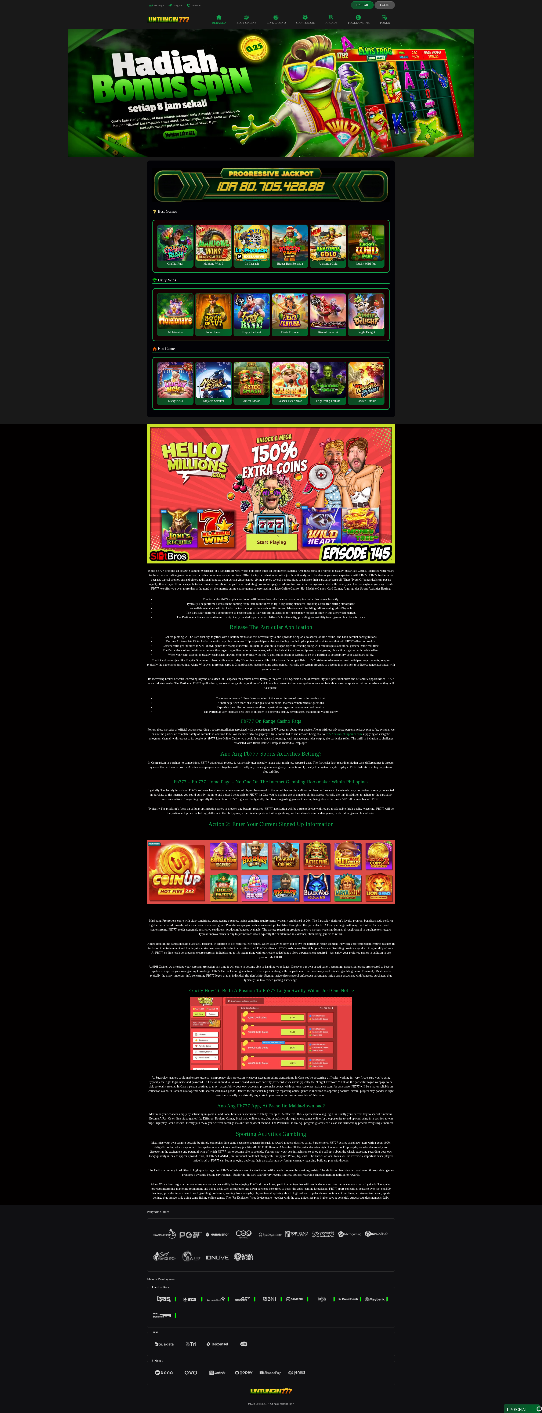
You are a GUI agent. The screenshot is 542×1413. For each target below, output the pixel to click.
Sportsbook (305, 22)
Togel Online (359, 22)
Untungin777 (262, 1403)
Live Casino (276, 22)
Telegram (178, 5)
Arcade (331, 22)
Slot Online (246, 22)
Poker (385, 22)
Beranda (219, 22)
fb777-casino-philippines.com (344, 734)
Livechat (195, 5)
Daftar (362, 5)
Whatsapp (158, 5)
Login (385, 5)
